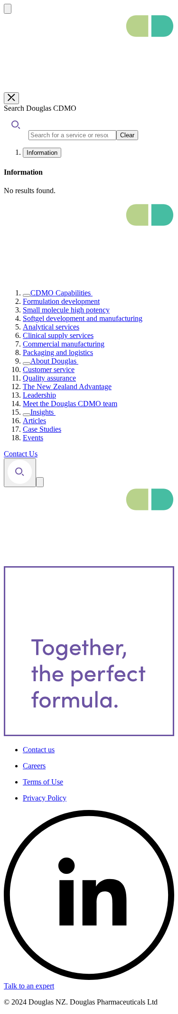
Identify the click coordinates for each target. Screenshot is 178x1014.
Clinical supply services (58, 335)
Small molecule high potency (66, 310)
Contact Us (20, 454)
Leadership (39, 395)
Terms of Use (43, 782)
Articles (34, 421)
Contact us (39, 750)
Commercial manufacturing (63, 344)
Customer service (49, 369)
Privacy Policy (44, 798)
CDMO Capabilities (60, 293)
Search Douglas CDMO (40, 108)
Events (33, 438)
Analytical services (51, 327)
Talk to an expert (29, 986)
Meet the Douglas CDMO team (70, 404)
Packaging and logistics (58, 352)
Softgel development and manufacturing (82, 318)
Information (42, 152)
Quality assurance (49, 378)
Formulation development (61, 301)
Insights (42, 412)
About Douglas (53, 361)
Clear (127, 135)
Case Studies (42, 429)
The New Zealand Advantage (67, 386)
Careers (34, 766)
